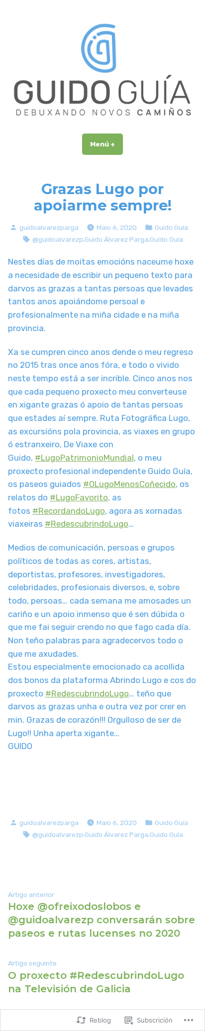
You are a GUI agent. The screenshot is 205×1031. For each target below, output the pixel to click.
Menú (106, 144)
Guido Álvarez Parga (116, 239)
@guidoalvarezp (57, 239)
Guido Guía (171, 227)
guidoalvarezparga (49, 227)
